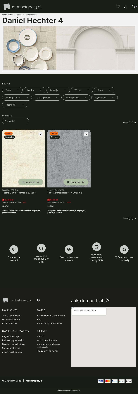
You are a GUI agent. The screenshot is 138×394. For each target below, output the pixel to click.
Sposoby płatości (11, 348)
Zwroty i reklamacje (12, 352)
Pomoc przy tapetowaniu (49, 323)
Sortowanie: (7, 115)
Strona (125, 123)
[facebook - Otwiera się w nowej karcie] (38, 300)
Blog (39, 319)
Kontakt (40, 336)
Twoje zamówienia (11, 315)
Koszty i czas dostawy (13, 344)
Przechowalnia (9, 323)
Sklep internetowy (68, 390)
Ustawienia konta (11, 319)
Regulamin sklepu (11, 336)
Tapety (19, 15)
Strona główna (7, 15)
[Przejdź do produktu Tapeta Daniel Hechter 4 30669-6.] (69, 158)
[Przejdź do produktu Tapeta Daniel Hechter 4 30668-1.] (23, 158)
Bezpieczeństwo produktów (51, 315)
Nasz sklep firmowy (47, 340)
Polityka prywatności (13, 340)
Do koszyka (28, 182)
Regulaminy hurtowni (47, 351)
